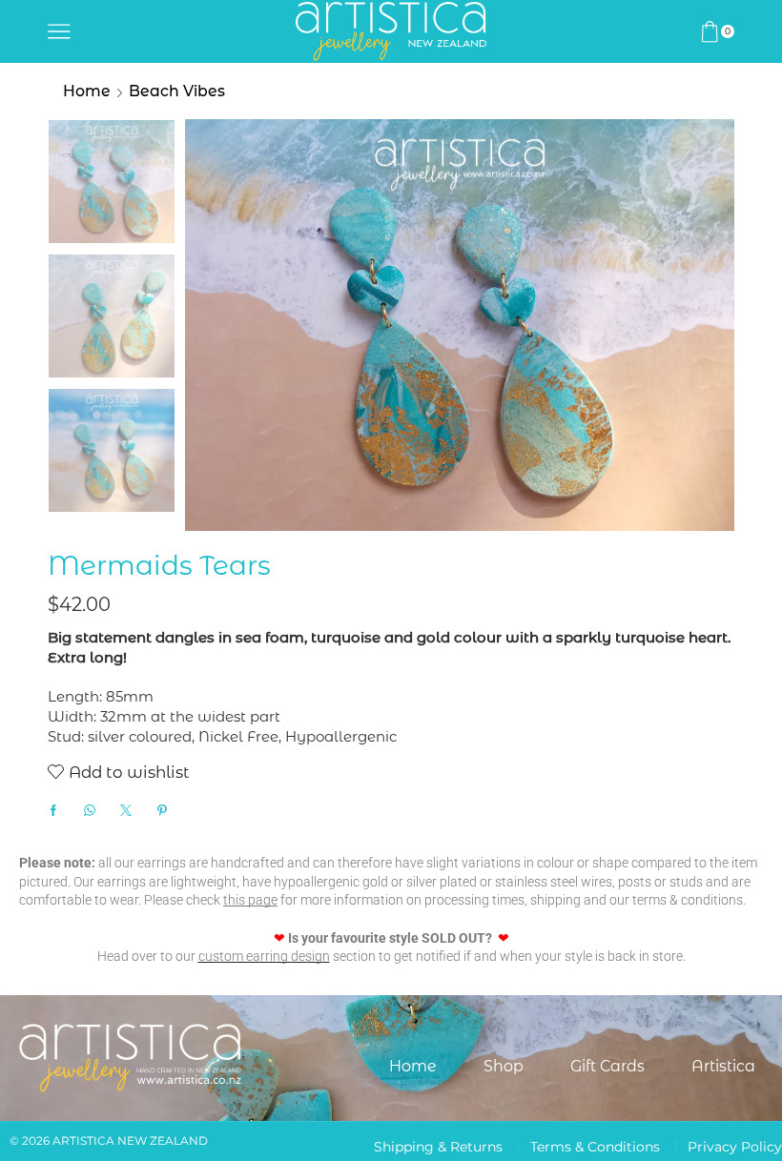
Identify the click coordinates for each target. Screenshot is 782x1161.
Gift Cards (607, 1066)
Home (87, 91)
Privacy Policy (735, 1146)
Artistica (723, 1066)
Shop (504, 1066)
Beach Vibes (177, 91)
